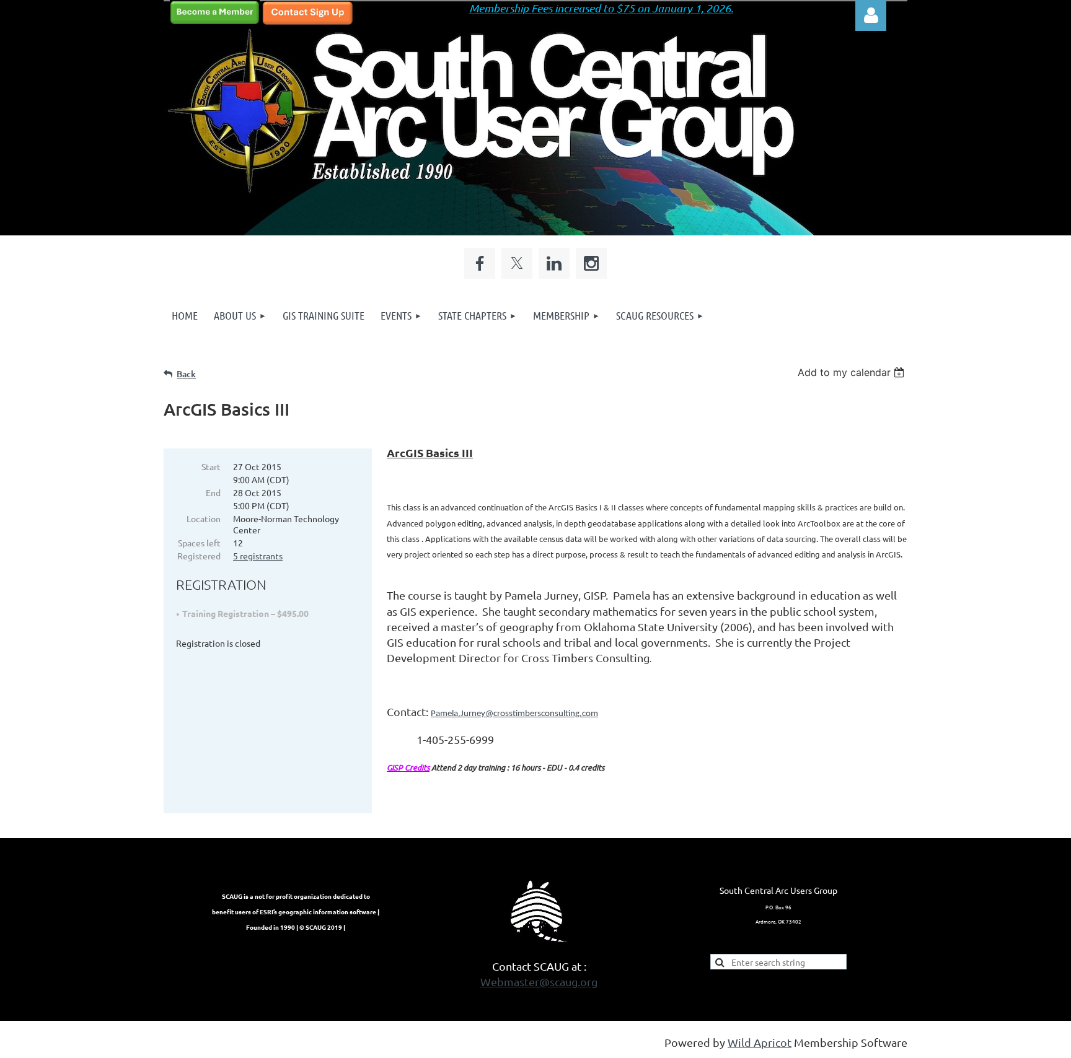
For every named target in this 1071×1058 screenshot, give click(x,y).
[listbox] (852, 372)
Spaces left (199, 542)
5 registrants (258, 555)
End (213, 492)
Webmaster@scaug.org (538, 981)
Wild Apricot (759, 1042)
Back (186, 374)
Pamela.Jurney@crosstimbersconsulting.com (514, 714)
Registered (199, 555)
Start (211, 466)
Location (204, 518)
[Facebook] (479, 263)
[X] (516, 263)
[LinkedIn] (554, 263)
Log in (870, 15)
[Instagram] (591, 263)
